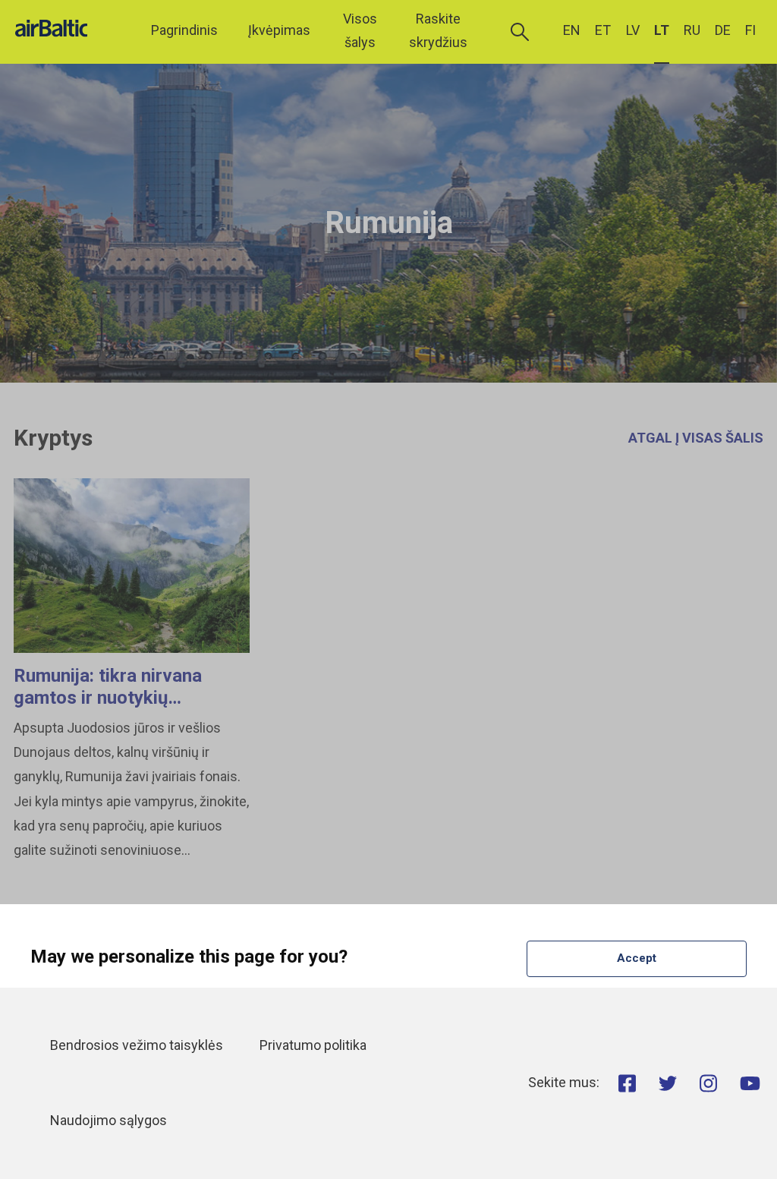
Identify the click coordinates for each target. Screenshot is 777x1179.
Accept (636, 958)
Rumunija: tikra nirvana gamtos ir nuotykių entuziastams (108, 697)
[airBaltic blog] (72, 31)
